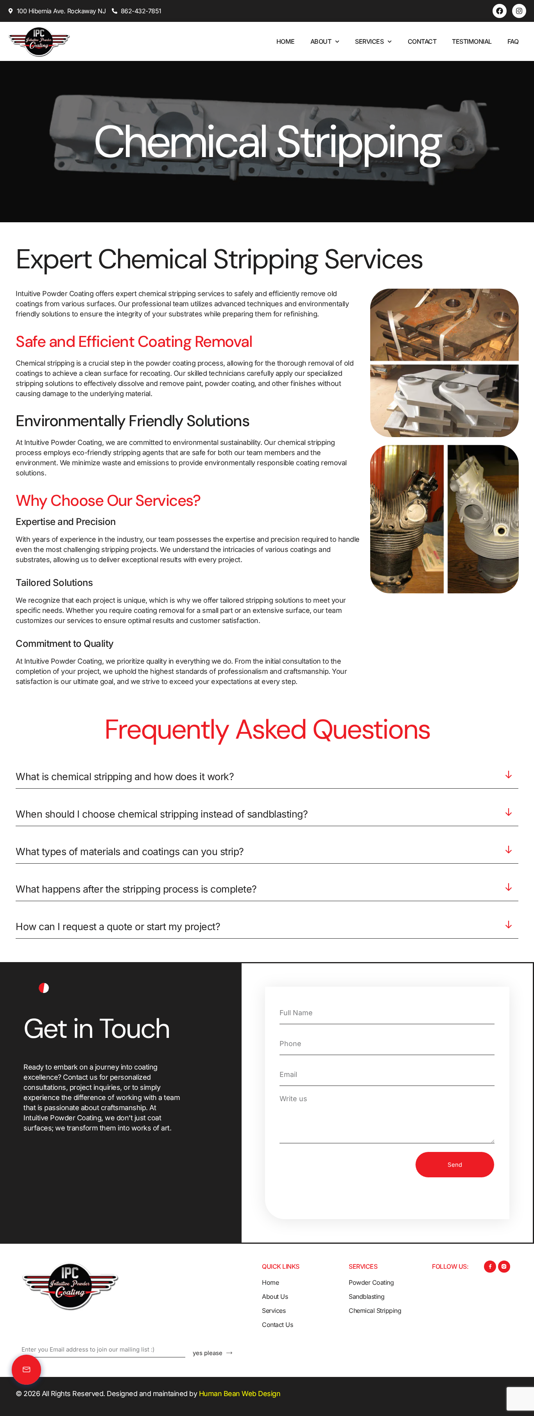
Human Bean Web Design (240, 1393)
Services (369, 41)
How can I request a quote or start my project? (118, 926)
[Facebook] (500, 11)
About (321, 41)
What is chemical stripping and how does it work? (125, 776)
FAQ (513, 41)
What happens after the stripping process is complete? (136, 889)
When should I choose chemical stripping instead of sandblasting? (162, 814)
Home (285, 41)
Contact (422, 41)
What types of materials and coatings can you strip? (130, 851)
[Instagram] (519, 11)
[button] (267, 780)
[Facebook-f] (490, 1267)
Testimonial (472, 41)
